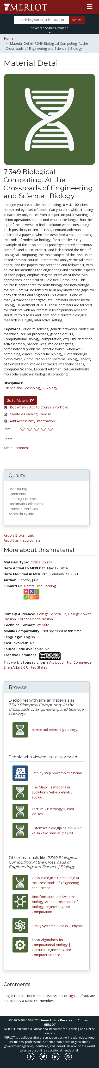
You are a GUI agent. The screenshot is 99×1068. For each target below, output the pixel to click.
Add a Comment (16, 448)
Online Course (42, 562)
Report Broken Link (19, 535)
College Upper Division (35, 619)
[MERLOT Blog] (68, 1059)
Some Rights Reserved (57, 1020)
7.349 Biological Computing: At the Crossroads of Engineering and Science (55, 882)
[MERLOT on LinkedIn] (56, 1059)
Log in (8, 995)
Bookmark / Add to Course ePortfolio (39, 407)
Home (8, 38)
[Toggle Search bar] (50, 32)
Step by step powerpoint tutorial (57, 773)
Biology (51, 388)
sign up (74, 995)
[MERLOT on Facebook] (31, 1059)
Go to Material (18, 400)
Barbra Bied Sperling (40, 586)
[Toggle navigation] (89, 6)
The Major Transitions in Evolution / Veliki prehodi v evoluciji (52, 792)
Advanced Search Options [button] (48, 28)
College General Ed (51, 614)
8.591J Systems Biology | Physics (57, 926)
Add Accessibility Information (32, 421)
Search (77, 19)
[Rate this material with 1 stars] (23, 429)
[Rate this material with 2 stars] (30, 429)
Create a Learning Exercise (30, 414)
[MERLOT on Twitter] (43, 1059)
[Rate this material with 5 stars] (51, 429)
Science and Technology (22, 388)
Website (43, 625)
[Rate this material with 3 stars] (37, 429)
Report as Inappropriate (22, 540)
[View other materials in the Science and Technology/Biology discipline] (22, 730)
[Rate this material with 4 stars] (44, 429)
